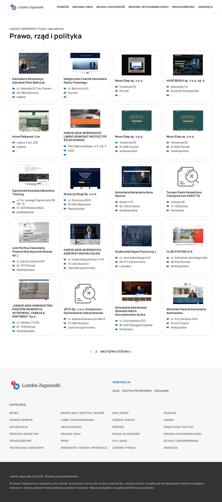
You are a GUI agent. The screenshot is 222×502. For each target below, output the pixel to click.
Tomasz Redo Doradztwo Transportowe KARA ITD (184, 194)
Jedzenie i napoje (123, 419)
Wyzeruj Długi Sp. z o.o (80, 194)
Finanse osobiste (21, 419)
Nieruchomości (71, 427)
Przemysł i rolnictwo (24, 433)
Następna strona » (116, 351)
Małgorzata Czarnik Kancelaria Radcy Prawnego (85, 80)
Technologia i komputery (27, 447)
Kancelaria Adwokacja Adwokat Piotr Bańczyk (28, 80)
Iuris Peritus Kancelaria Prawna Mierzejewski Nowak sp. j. (32, 251)
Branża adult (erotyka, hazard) (82, 413)
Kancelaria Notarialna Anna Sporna (134, 194)
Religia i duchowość (110, 6)
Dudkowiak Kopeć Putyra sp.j (135, 251)
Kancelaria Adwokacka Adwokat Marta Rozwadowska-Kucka (131, 311)
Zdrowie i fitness (123, 447)
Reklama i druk (82, 6)
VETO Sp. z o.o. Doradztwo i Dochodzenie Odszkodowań (83, 311)
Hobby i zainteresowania (77, 419)
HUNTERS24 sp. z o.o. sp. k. (186, 80)
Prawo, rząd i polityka (178, 427)
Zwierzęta (205, 6)
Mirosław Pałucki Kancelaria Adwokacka (186, 311)
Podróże (63, 6)
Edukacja (170, 413)
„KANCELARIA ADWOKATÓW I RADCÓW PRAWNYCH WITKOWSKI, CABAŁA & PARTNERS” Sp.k (32, 311)
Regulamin (161, 390)
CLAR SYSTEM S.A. (179, 251)
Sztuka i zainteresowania (181, 440)
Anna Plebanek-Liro (26, 136)
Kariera (169, 419)
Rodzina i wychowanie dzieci (149, 6)
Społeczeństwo (183, 6)
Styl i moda (119, 440)
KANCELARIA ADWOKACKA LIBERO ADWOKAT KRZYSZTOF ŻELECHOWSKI (85, 136)
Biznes (14, 413)
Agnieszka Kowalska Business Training (33, 192)
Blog (116, 390)
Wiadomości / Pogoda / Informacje (84, 447)
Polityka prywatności (137, 390)
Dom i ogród (120, 413)
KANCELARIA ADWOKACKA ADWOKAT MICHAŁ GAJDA (82, 251)
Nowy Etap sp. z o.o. (129, 80)
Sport (65, 440)
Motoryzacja (19, 427)
